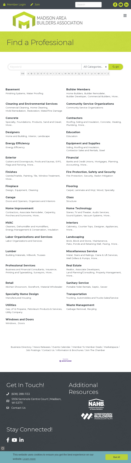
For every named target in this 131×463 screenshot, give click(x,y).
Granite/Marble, (14, 175)
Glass (70, 197)
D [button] (38, 73)
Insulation (53, 229)
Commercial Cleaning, (17, 107)
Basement (13, 89)
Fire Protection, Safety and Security (91, 171)
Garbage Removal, (76, 309)
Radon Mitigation (103, 175)
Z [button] (108, 73)
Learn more (29, 459)
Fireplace (12, 186)
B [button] (31, 73)
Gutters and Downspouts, (20, 161)
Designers (13, 132)
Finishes (11, 171)
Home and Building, (16, 136)
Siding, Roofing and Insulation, (82, 147)
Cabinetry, (71, 226)
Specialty (109, 190)
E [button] (41, 73)
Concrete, (105, 122)
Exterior (11, 157)
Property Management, (108, 272)
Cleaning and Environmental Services (32, 103)
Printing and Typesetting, (19, 272)
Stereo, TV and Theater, (79, 212)
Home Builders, (74, 93)
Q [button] (79, 73)
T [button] (88, 73)
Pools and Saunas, (45, 161)
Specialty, (11, 122)
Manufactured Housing (18, 298)
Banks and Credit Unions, (80, 161)
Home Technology (79, 208)
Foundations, (24, 122)
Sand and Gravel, (52, 122)
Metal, (69, 255)
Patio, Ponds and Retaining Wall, (83, 244)
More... (115, 96)
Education (73, 132)
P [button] (75, 73)
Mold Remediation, (16, 110)
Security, (88, 175)
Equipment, (21, 190)
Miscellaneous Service (81, 251)
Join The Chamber (95, 350)
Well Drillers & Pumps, (78, 258)
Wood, (100, 190)
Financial (72, 157)
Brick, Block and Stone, (79, 241)
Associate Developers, (88, 269)
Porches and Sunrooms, (19, 215)
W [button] (99, 73)
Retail (9, 282)
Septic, (95, 287)
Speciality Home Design (22, 294)
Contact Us (48, 350)
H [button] (50, 73)
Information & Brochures (69, 350)
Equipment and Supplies (83, 143)
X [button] (102, 73)
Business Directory (21, 347)
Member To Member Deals (87, 347)
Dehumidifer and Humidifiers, (33, 226)
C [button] (34, 73)
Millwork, (31, 255)
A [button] (28, 73)
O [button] (72, 73)
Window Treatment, (49, 175)
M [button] (65, 73)
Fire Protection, (74, 175)
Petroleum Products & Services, (44, 309)
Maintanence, (100, 241)
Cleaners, (11, 226)
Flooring (72, 186)
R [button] (82, 73)
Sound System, (74, 215)
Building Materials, (16, 255)
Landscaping (75, 236)
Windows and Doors (20, 319)
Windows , (11, 323)
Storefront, (34, 287)
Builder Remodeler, (94, 93)
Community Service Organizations (90, 103)
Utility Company (14, 312)
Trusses (41, 255)
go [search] (117, 66)
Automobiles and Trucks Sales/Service (97, 298)
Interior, (32, 136)
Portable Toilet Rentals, (78, 287)
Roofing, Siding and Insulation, (82, 122)
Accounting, (72, 164)
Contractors (74, 118)
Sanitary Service (77, 282)
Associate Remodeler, (31, 212)
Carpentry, (50, 212)
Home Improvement (19, 208)
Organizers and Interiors (42, 201)
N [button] (69, 73)
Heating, (116, 122)
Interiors (72, 222)
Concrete (12, 118)
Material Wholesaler (51, 287)
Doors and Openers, (17, 201)
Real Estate (74, 265)
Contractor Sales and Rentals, (82, 150)
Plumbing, (71, 125)
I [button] (53, 73)
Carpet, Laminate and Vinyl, (81, 190)
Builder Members (78, 89)
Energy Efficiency (18, 143)
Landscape (44, 136)
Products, (37, 122)
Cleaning (33, 190)
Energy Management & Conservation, (26, 229)
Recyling (91, 309)
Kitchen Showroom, (16, 287)
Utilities (11, 305)
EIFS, (58, 161)
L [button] (62, 73)
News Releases (41, 347)
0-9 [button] (22, 73)
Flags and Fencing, (16, 164)
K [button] (59, 73)
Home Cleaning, (39, 107)
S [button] (85, 73)
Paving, (106, 244)
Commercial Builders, (99, 96)
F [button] (44, 73)
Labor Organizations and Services (29, 236)
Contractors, (12, 212)
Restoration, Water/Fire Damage (44, 110)
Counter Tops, (85, 226)
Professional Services (20, 265)
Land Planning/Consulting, (80, 272)
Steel (102, 150)
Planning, (113, 161)
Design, (10, 190)
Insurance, (51, 269)
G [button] (47, 73)
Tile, (36, 175)
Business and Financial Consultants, (25, 269)
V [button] (95, 73)
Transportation (76, 294)
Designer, (99, 226)
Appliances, (112, 226)
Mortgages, (101, 161)
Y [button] (105, 73)
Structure (71, 201)
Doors (21, 323)
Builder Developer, (76, 96)
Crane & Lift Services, (106, 255)
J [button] (56, 73)
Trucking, (71, 298)
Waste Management (80, 305)
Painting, (28, 175)
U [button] (91, 73)
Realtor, (70, 269)
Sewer (103, 287)
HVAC (9, 222)
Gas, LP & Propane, (16, 309)
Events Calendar (61, 347)
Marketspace (111, 347)
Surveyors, (39, 272)
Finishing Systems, (16, 93)
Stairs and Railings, (84, 255)
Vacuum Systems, (93, 215)
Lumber (11, 251)
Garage (10, 197)
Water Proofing (35, 93)
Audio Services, (100, 212)
